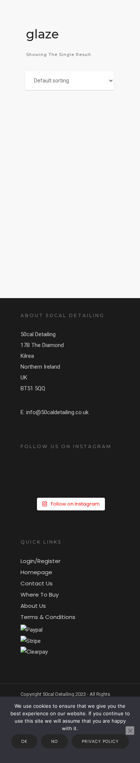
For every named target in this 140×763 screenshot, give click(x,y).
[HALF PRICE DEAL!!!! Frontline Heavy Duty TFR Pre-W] (70, 487)
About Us (33, 606)
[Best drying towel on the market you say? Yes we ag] (70, 475)
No (54, 741)
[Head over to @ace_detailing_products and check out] (70, 469)
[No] (129, 730)
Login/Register (40, 561)
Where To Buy (40, 594)
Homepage (36, 572)
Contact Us (37, 583)
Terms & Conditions (48, 617)
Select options (78, 140)
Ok (24, 741)
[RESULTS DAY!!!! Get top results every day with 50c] (70, 481)
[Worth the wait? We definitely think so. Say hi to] (70, 493)
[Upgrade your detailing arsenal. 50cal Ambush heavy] (70, 463)
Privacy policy (100, 741)
